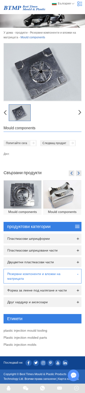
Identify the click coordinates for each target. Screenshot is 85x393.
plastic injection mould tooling (25, 330)
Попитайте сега (16, 143)
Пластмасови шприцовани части (32, 250)
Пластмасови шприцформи (28, 238)
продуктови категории (29, 226)
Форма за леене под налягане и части (37, 290)
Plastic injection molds (20, 344)
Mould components (22, 212)
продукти (21, 32)
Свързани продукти (23, 172)
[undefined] (42, 72)
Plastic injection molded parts (25, 337)
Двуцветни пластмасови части (30, 262)
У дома (8, 32)
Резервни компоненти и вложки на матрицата (33, 276)
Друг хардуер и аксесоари (27, 302)
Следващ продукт (54, 143)
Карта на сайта (68, 379)
